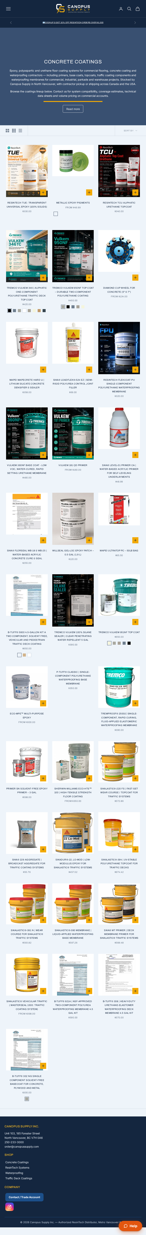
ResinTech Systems (17, 1167)
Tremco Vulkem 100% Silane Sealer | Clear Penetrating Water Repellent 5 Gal (73, 636)
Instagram (9, 1207)
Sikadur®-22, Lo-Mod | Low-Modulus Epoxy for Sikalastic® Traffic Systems (73, 863)
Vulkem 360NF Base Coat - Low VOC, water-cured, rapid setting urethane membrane (27, 469)
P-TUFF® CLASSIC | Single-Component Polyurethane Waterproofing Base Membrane (73, 678)
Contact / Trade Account (24, 1197)
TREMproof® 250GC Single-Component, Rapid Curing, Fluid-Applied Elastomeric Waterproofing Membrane (119, 719)
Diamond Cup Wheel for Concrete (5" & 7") (119, 290)
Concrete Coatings (17, 1162)
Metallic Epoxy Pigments (73, 202)
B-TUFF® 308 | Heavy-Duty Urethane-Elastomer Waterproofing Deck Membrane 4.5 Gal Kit (119, 1007)
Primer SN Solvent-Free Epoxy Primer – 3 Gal (27, 790)
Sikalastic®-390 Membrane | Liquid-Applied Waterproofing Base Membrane (72, 934)
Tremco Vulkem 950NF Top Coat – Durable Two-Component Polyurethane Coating (73, 292)
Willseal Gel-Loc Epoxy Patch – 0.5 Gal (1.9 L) (73, 552)
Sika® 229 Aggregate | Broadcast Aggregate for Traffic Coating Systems (26, 863)
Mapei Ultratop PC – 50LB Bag (119, 550)
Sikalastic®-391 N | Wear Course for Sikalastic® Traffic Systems (27, 934)
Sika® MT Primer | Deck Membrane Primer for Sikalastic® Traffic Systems (119, 934)
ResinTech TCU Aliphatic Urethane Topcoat (119, 204)
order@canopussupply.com (22, 1146)
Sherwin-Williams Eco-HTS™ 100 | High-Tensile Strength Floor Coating (73, 792)
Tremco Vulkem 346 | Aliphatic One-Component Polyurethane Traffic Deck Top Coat (27, 294)
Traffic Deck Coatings (18, 1178)
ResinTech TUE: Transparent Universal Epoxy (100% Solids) (27, 204)
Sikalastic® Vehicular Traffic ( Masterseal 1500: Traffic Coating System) (26, 1005)
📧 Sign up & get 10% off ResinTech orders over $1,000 (73, 22)
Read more (73, 109)
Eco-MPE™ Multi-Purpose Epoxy (27, 715)
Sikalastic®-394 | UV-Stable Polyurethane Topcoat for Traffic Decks (119, 863)
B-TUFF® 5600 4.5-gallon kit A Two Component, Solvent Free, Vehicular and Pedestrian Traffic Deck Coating (27, 638)
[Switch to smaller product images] (14, 130)
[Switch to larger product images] (7, 130)
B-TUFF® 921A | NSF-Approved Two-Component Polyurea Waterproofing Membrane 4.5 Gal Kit (73, 1007)
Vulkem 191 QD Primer (73, 465)
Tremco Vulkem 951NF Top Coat (119, 632)
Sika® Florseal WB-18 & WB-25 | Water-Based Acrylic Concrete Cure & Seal (27, 554)
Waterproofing (14, 1172)
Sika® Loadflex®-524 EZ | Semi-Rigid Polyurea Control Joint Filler (73, 384)
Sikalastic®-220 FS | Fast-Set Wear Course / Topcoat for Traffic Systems (119, 792)
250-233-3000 (14, 1142)
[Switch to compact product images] (20, 130)
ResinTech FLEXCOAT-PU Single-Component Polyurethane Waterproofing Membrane (119, 386)
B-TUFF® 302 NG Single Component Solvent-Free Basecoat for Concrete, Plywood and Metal (27, 1082)
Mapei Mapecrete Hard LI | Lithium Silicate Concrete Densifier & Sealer (26, 384)
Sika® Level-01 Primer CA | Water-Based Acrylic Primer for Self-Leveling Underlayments (119, 471)
